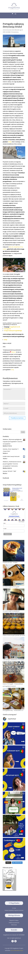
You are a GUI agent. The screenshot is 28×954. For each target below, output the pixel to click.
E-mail (5, 528)
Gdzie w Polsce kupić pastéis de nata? (14, 635)
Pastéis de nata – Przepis (10, 562)
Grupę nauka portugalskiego (13, 330)
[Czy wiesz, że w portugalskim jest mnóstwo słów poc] (14, 849)
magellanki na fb (15, 327)
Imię (4, 523)
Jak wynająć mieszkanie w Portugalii (13, 660)
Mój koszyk (14, 925)
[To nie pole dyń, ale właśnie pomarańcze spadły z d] (14, 826)
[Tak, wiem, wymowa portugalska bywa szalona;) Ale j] (14, 733)
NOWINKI (8, 32)
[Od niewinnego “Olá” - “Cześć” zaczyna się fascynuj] (14, 780)
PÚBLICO (13, 352)
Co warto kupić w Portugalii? (11, 587)
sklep (5, 339)
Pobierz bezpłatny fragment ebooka (14, 910)
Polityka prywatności (14, 922)
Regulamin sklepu (14, 920)
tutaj (9, 142)
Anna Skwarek (15, 30)
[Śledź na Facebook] (12, 941)
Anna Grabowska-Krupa (17, 950)
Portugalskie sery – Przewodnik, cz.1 (13, 710)
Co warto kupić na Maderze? (11, 611)
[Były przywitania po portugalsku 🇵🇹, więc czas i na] (14, 756)
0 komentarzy (15, 32)
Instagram (7, 329)
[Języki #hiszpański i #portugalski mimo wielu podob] (14, 803)
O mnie (14, 908)
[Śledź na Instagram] (15, 941)
